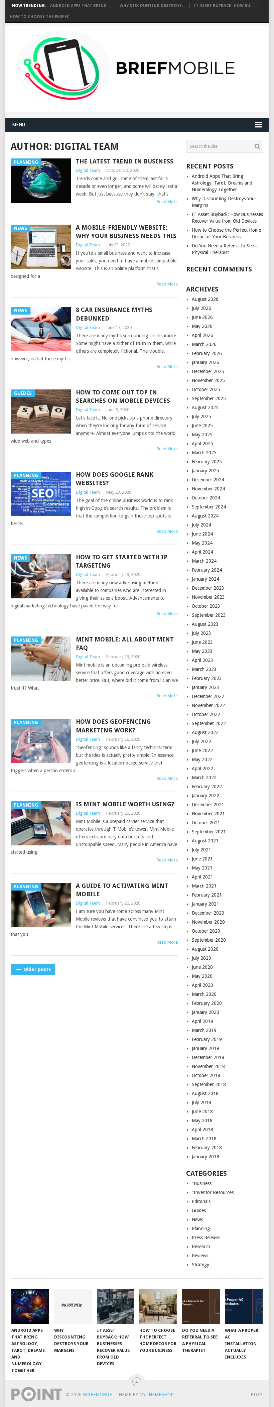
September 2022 (209, 723)
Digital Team (88, 170)
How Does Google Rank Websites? (114, 478)
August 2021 (205, 840)
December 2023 (208, 588)
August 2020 (205, 949)
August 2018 (205, 1093)
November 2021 (208, 813)
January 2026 (205, 362)
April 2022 (202, 768)
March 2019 (204, 1030)
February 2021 (207, 895)
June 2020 (202, 967)
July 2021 (201, 849)
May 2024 (202, 543)
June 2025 (202, 425)
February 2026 (207, 353)
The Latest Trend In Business (124, 161)
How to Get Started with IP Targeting (121, 561)
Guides (199, 1210)
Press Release (206, 1237)
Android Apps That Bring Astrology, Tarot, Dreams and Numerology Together (222, 182)
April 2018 (202, 1129)
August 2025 (205, 407)
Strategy (200, 1264)
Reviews (200, 1255)
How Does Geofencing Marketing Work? (113, 725)
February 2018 (207, 1147)
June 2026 (202, 317)
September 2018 (209, 1084)
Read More (167, 201)
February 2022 (207, 786)
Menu (18, 124)
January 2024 (205, 579)
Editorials (201, 1201)
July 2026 (201, 308)
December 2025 (208, 371)
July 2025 (201, 416)
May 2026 (202, 326)
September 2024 (209, 506)
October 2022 (206, 714)
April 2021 (202, 877)
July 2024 (201, 524)
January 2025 (205, 470)
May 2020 (202, 976)
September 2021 (209, 831)
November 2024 (208, 488)
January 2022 (205, 795)
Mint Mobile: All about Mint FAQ (125, 643)
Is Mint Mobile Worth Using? (125, 804)
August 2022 (205, 732)
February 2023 (207, 678)
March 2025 (204, 452)
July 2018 (201, 1102)
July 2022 (201, 741)
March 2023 (204, 669)
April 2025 (202, 443)
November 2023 (208, 597)
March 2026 (204, 344)
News (197, 1219)
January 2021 (205, 904)
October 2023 (206, 606)
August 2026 (205, 299)
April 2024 (202, 552)
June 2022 (202, 750)
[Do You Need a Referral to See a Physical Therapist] (201, 1306)
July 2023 (201, 633)
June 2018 (202, 1111)
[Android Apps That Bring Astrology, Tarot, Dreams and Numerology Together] (30, 1306)
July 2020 (201, 958)
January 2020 (205, 1012)
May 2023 (202, 651)
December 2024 (208, 479)
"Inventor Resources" (214, 1192)
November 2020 (208, 922)
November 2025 (208, 380)
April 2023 (202, 660)
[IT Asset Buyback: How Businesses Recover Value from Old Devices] (116, 1306)
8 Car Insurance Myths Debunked (114, 314)
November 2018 (208, 1066)
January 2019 (205, 1048)
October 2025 (206, 389)
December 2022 (208, 696)
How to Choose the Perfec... (41, 16)
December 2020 (208, 913)
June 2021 (202, 858)
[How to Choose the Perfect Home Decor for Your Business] (158, 1306)
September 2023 (209, 615)
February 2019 (207, 1039)
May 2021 (202, 867)
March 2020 (204, 994)
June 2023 (202, 642)
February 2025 (207, 461)
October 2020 (206, 931)
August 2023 (205, 624)
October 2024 (206, 497)
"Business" (203, 1183)
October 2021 (206, 822)
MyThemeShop (156, 1394)
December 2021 (208, 804)
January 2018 (205, 1156)
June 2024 (202, 534)
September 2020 (209, 940)
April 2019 (202, 1021)
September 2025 (209, 398)
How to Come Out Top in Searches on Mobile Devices (123, 396)
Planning (201, 1228)
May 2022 (202, 759)
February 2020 (207, 1003)
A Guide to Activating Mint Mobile (122, 890)
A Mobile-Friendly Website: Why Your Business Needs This (126, 231)
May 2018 (202, 1120)
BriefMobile (98, 1394)
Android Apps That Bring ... (80, 5)
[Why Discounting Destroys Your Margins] (73, 1306)
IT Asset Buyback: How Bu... (223, 5)
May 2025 (202, 434)
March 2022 (204, 777)
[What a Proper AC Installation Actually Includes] (244, 1306)
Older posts (36, 969)
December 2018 (208, 1057)
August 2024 (205, 515)
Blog (257, 1394)
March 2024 (204, 561)
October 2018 (206, 1075)
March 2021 (204, 886)
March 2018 (204, 1138)
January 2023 (205, 687)
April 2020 (202, 985)
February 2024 (207, 570)
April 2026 (202, 335)
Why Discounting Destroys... (152, 5)
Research (201, 1246)
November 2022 (208, 705)
